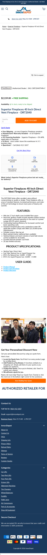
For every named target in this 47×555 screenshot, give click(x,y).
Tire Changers (6, 489)
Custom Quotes (6, 461)
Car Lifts (4, 472)
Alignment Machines (8, 486)
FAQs (3, 437)
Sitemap (4, 451)
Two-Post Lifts (6, 475)
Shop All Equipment (8, 510)
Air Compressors (7, 503)
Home (4, 26)
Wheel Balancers (7, 493)
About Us (4, 430)
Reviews (4, 458)
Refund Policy (6, 447)
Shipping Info (5, 440)
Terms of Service (7, 454)
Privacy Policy (6, 444)
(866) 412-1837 (17, 19)
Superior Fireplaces (14, 26)
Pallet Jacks (5, 500)
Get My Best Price (23, 150)
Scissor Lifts (5, 482)
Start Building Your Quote (23, 381)
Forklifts (4, 496)
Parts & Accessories (8, 507)
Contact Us (5, 433)
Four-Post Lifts (6, 479)
